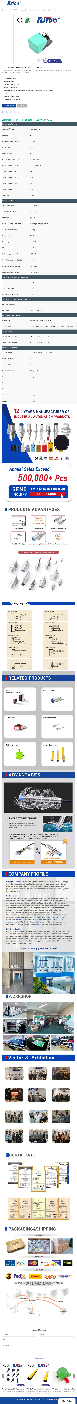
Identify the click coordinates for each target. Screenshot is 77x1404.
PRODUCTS (14, 10)
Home (4, 10)
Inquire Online (9, 105)
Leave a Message (38, 1358)
